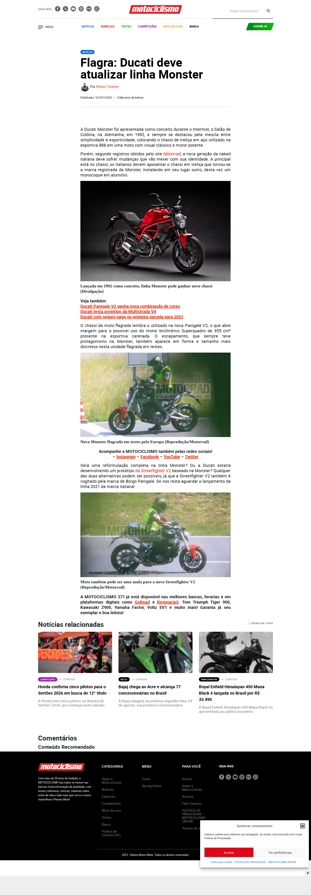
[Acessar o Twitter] (66, 10)
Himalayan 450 (209, 679)
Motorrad (172, 154)
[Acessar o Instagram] (81, 10)
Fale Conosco (192, 803)
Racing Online (151, 786)
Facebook (149, 456)
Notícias (88, 26)
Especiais (107, 26)
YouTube (172, 456)
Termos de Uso (193, 828)
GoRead (142, 602)
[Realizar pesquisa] (268, 11)
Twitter (191, 456)
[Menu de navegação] (40, 28)
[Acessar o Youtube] (74, 10)
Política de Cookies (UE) (111, 833)
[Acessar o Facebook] (58, 10)
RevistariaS (168, 602)
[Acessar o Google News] (89, 10)
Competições (147, 26)
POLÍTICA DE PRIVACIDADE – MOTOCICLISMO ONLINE (265, 862)
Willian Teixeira (107, 86)
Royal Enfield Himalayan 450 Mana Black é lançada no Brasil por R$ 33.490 (231, 693)
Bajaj (124, 679)
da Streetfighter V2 (153, 470)
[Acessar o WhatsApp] (96, 10)
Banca (194, 26)
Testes (126, 26)
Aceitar (229, 852)
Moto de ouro (111, 810)
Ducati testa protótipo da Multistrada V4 (118, 311)
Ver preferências (280, 852)
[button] (302, 826)
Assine (187, 779)
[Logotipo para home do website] (155, 9)
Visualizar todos (261, 623)
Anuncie (188, 796)
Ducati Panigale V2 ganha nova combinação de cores (130, 306)
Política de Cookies (221, 862)
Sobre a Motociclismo (112, 781)
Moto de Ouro (173, 26)
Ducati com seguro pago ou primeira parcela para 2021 (131, 317)
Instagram (126, 456)
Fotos (146, 779)
